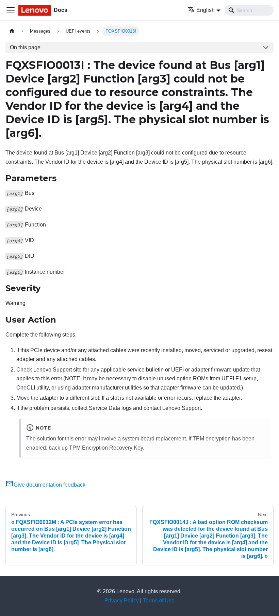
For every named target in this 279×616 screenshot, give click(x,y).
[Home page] (11, 31)
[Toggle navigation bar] (10, 10)
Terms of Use (159, 600)
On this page (25, 47)
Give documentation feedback (49, 485)
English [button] (205, 10)
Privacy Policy (121, 600)
